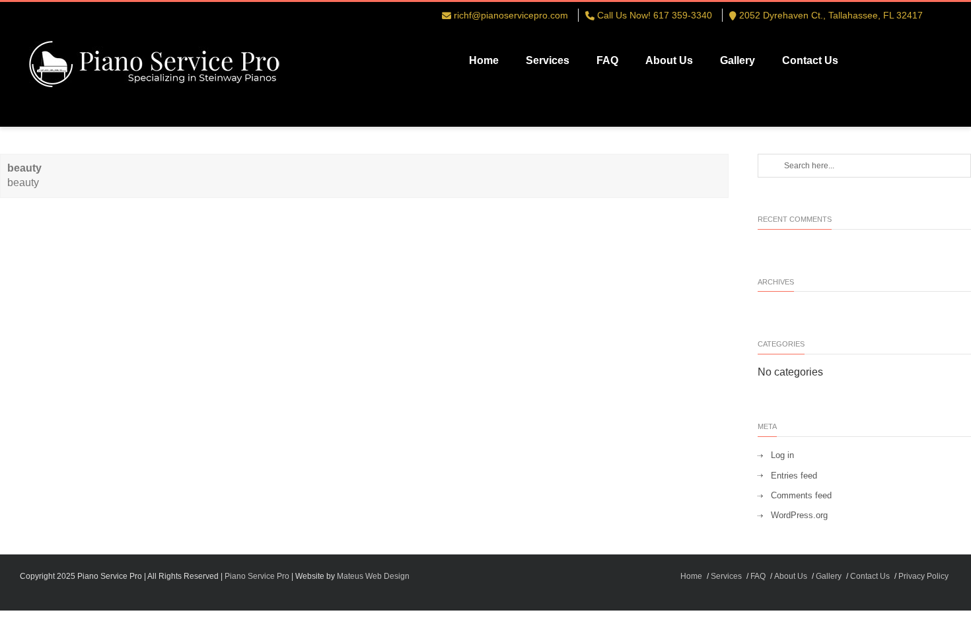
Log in (782, 455)
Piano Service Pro (257, 576)
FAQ (607, 60)
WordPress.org (799, 515)
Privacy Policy (923, 576)
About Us (669, 60)
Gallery (737, 60)
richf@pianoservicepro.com (511, 15)
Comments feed (801, 495)
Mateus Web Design (373, 576)
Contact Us (810, 60)
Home (484, 60)
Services (547, 60)
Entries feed (794, 476)
